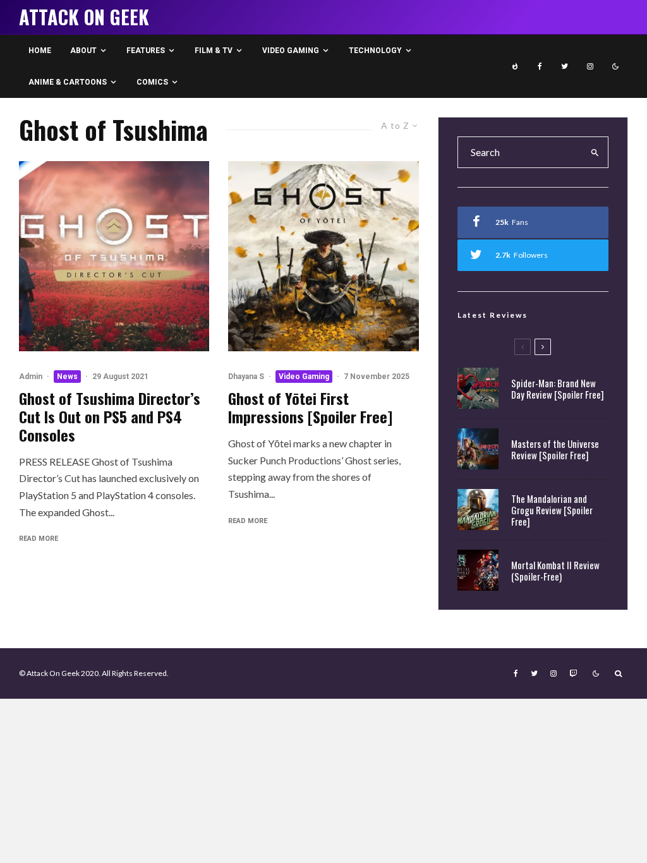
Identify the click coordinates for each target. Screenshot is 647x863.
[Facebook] (540, 66)
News (67, 376)
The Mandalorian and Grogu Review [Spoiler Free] (552, 510)
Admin (30, 376)
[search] (595, 152)
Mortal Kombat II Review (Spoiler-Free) (555, 570)
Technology (375, 50)
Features (145, 50)
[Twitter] (564, 66)
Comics (152, 82)
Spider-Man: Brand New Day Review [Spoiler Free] (557, 388)
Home (39, 50)
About (83, 50)
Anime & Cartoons (67, 82)
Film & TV (214, 50)
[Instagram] (590, 66)
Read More (38, 538)
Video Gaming (290, 50)
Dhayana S (246, 376)
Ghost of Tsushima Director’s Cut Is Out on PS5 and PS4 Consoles (109, 416)
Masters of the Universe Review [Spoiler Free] (555, 449)
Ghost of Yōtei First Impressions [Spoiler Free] (310, 407)
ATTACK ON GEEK (84, 17)
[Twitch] (573, 673)
